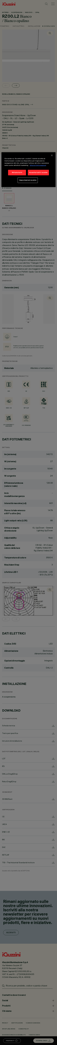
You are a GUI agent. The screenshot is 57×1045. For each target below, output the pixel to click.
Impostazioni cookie (27, 180)
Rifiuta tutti (17, 172)
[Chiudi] (52, 155)
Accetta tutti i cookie (38, 172)
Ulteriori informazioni (38, 165)
